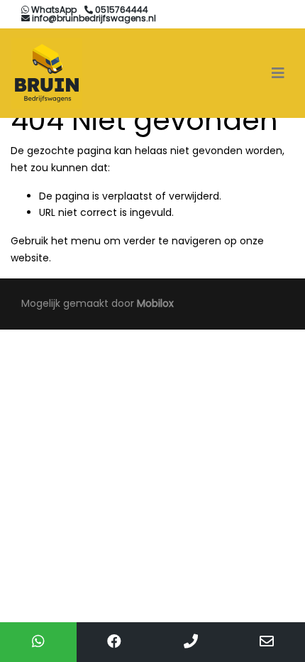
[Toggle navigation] (278, 73)
